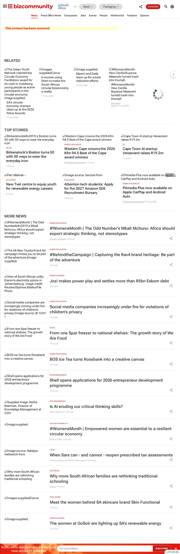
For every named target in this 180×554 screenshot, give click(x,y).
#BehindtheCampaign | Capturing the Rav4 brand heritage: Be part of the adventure (112, 257)
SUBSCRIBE (161, 548)
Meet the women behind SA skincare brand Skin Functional (105, 502)
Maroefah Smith (115, 104)
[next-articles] (173, 74)
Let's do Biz (172, 552)
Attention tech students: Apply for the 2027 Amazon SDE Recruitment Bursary (88, 188)
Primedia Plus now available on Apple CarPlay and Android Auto (147, 192)
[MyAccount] (173, 6)
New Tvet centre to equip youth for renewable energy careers (31, 186)
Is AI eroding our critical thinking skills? (86, 406)
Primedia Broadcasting (75, 162)
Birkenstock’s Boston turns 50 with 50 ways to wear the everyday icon (30, 156)
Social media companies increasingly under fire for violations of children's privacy (109, 309)
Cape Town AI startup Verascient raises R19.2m (143, 151)
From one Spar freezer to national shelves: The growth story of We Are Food (111, 336)
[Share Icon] (171, 238)
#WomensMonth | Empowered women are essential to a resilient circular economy (111, 431)
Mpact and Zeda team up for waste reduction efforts (88, 77)
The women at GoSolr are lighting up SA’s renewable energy (105, 523)
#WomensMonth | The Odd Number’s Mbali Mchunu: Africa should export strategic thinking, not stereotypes (112, 231)
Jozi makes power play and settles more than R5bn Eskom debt (109, 281)
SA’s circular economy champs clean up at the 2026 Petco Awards (20, 108)
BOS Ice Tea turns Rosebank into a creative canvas (97, 359)
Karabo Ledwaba (58, 239)
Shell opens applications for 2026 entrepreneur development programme (106, 383)
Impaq (53, 486)
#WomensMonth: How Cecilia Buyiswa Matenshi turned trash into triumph (123, 92)
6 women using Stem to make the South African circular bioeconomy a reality (55, 84)
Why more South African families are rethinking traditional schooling (104, 479)
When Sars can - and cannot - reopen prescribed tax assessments (111, 455)
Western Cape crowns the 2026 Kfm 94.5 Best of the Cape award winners (89, 153)
